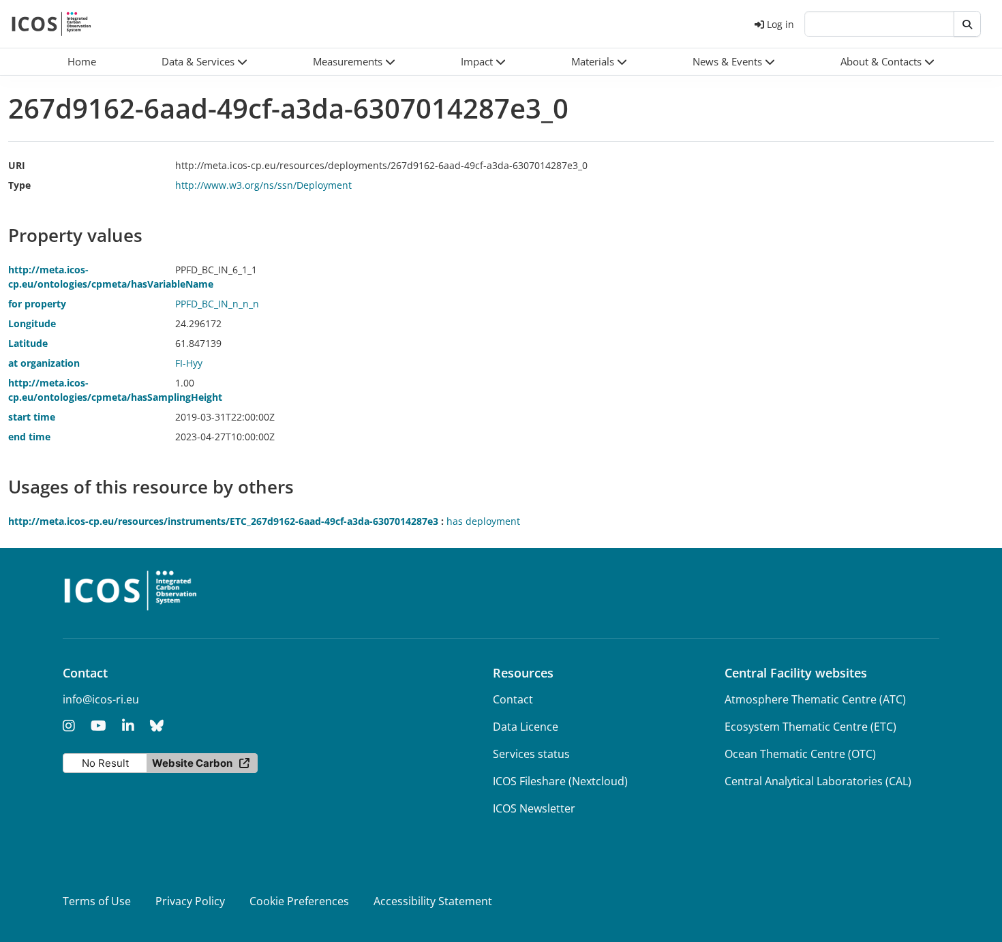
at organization (44, 362)
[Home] (51, 24)
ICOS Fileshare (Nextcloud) (560, 781)
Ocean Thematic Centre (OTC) (800, 753)
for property (37, 303)
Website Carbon (192, 763)
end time (29, 436)
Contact (513, 699)
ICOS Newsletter (534, 808)
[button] (204, 61)
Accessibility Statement (433, 901)
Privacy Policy (190, 901)
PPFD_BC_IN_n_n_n (217, 303)
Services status (531, 753)
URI (16, 165)
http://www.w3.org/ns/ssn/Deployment (263, 185)
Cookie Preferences (299, 901)
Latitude (28, 343)
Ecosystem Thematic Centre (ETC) (810, 726)
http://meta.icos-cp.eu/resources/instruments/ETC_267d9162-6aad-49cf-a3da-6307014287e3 (223, 521)
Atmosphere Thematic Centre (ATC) (815, 699)
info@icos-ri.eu (101, 699)
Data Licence (525, 726)
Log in (780, 24)
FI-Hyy (188, 362)
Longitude (32, 323)
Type (19, 185)
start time (31, 416)
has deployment (483, 521)
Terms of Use (97, 901)
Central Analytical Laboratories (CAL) (818, 781)
